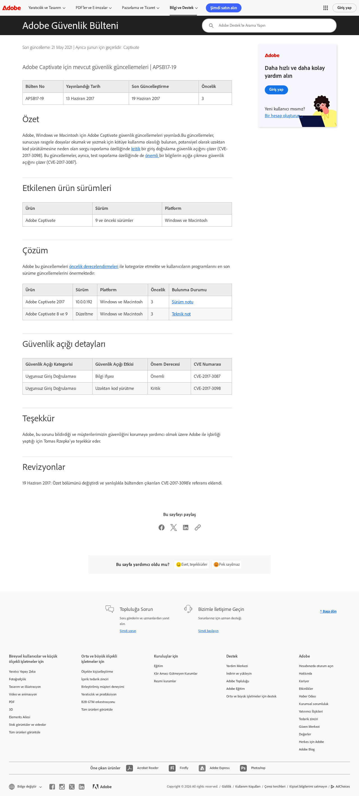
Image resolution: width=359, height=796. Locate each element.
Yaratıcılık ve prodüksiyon (98, 694)
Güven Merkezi (309, 727)
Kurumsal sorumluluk (313, 704)
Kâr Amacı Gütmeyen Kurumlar (175, 674)
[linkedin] (81, 787)
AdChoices (343, 786)
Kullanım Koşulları (248, 786)
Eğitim (158, 666)
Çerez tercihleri (275, 786)
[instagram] (62, 787)
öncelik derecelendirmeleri (93, 266)
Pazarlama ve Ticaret (138, 7)
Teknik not (181, 314)
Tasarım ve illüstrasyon (25, 687)
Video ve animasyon (23, 694)
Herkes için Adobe (311, 742)
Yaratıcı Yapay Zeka (22, 672)
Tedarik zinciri (308, 719)
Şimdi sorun (128, 631)
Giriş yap (344, 7)
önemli (152, 155)
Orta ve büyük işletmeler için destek (251, 696)
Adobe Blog (307, 749)
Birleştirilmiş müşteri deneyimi (102, 687)
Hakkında (305, 674)
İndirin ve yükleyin (239, 674)
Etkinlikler (306, 689)
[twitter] (72, 787)
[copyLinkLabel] (197, 529)
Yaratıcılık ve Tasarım (45, 7)
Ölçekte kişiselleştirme (97, 672)
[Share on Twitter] (173, 529)
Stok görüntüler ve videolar (27, 725)
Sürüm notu (182, 301)
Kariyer (304, 681)
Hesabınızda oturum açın (316, 666)
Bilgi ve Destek (182, 7)
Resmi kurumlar (165, 681)
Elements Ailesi (19, 717)
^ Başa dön (328, 611)
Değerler (305, 734)
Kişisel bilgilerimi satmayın (308, 786)
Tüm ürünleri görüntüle (24, 732)
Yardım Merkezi (237, 666)
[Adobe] (11, 7)
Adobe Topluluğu (237, 681)
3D (11, 709)
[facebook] (52, 787)
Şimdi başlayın (208, 631)
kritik (135, 148)
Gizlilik (226, 786)
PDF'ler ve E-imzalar (91, 7)
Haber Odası (307, 696)
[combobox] (269, 26)
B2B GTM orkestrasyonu (98, 702)
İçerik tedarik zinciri (95, 679)
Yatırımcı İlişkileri (311, 711)
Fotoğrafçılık (17, 679)
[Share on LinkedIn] (185, 529)
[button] (325, 7)
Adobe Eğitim (235, 689)
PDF (12, 702)
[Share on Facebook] (161, 529)
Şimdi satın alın (223, 7)
